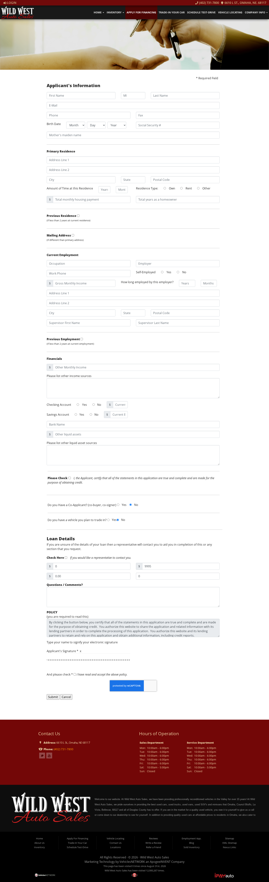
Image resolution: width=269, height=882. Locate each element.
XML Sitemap (229, 842)
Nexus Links (229, 847)
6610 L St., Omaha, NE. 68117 (245, 3)
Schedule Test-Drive (201, 12)
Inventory (114, 12)
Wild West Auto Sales (154, 857)
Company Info (255, 12)
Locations (115, 847)
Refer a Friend (153, 847)
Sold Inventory (192, 847)
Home (98, 12)
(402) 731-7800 (208, 3)
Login (11, 3)
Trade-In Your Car (172, 12)
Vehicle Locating (230, 12)
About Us (39, 842)
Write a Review (153, 842)
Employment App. (191, 838)
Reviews (153, 838)
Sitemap (229, 838)
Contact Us (116, 842)
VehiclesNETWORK (132, 862)
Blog (191, 842)
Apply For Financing (141, 12)
